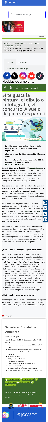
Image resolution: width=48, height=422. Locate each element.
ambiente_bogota (28, 379)
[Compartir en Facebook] (5, 88)
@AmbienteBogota (34, 168)
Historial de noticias (12, 46)
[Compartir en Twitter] (11, 88)
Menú (41, 37)
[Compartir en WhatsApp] (17, 88)
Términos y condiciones (13, 392)
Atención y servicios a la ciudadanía (18, 43)
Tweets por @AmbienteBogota (17, 68)
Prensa (36, 43)
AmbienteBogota (13, 379)
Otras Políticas (32, 395)
